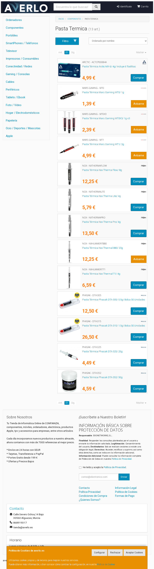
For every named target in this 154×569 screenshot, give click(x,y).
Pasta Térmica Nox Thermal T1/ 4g (101, 273)
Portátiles (12, 35)
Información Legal (126, 487)
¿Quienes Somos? (89, 499)
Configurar (99, 552)
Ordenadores (14, 20)
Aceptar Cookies (134, 552)
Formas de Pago (124, 495)
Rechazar (115, 552)
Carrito (144, 6)
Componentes (14, 27)
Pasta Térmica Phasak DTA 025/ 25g (102, 351)
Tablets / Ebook (15, 97)
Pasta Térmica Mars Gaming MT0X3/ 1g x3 (106, 118)
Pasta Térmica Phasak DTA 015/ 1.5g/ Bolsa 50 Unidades (113, 325)
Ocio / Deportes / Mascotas (23, 128)
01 (67, 52)
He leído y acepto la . (105, 467)
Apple (9, 136)
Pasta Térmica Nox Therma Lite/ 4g (101, 196)
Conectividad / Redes (19, 66)
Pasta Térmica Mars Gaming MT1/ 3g (103, 144)
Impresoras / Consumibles (22, 58)
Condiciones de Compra (93, 495)
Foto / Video (13, 105)
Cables (10, 82)
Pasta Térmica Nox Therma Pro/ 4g (101, 221)
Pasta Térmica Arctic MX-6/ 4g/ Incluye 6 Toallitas (109, 66)
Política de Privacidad (121, 459)
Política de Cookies (106, 564)
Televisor (11, 51)
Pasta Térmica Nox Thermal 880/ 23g (102, 247)
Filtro (65, 41)
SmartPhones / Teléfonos (22, 43)
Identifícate (125, 6)
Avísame (138, 103)
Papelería (11, 120)
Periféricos (12, 89)
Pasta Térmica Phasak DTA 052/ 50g (102, 377)
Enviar (124, 477)
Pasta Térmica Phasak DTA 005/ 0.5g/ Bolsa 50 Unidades (113, 299)
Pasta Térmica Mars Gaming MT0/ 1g (103, 92)
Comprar (138, 77)
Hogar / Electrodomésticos (22, 112)
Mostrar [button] (140, 52)
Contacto (84, 487)
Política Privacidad (89, 491)
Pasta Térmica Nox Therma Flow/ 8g (102, 170)
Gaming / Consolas (18, 74)
